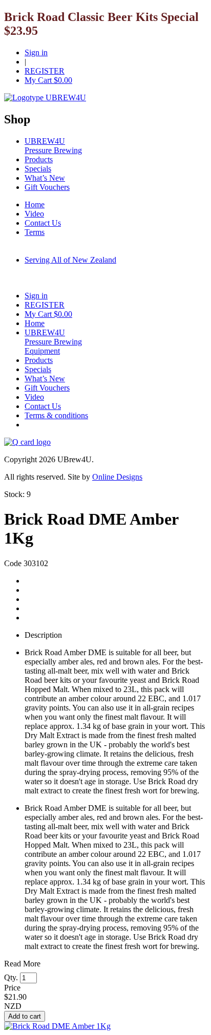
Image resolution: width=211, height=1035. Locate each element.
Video (34, 213)
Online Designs (117, 476)
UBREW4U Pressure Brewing (53, 146)
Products (39, 159)
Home (35, 204)
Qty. (11, 977)
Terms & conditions (56, 415)
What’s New (45, 178)
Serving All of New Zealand (70, 259)
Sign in (36, 52)
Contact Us (43, 223)
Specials (38, 168)
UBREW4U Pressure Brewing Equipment (53, 341)
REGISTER (45, 71)
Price (12, 987)
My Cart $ (48, 80)
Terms (35, 232)
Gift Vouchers (47, 187)
